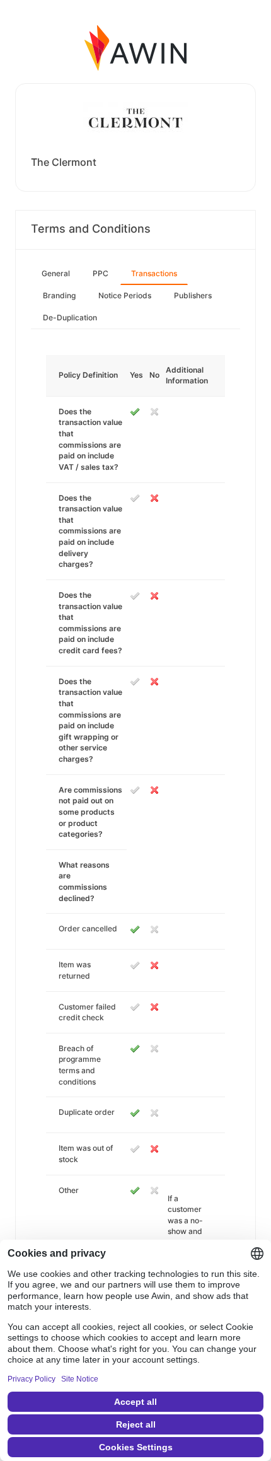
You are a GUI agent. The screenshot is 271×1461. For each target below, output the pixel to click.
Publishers (193, 295)
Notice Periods (124, 295)
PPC (100, 273)
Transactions (154, 273)
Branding (59, 295)
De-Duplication (70, 317)
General (56, 273)
